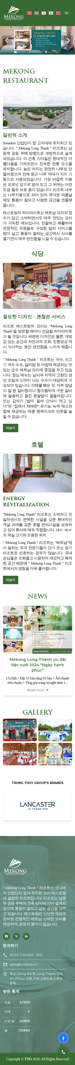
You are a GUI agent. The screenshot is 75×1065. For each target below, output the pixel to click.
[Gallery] (37, 40)
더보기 (10, 428)
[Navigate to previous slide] (7, 40)
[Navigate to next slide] (68, 40)
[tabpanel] (37, 805)
